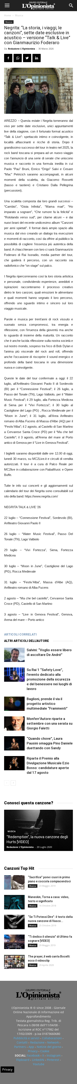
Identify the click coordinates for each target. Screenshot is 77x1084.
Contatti (22, 1042)
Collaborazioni (52, 1038)
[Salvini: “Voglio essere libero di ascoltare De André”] (14, 655)
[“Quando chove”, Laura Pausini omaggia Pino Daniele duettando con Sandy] (14, 743)
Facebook (33, 1055)
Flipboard (22, 1060)
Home (7, 15)
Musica (19, 15)
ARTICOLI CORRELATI (20, 634)
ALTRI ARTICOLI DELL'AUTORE (26, 641)
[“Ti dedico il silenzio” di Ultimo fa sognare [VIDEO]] (14, 942)
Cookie (44, 1051)
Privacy (33, 1051)
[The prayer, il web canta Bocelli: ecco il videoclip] (14, 961)
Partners (20, 1047)
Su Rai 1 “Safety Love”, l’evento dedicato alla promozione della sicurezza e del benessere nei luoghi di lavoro (49, 679)
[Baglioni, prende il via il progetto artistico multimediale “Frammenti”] (14, 704)
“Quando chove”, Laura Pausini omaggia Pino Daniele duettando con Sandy (50, 743)
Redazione (37, 1042)
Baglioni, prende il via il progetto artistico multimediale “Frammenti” (47, 703)
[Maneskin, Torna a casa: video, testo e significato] (14, 902)
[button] (71, 5)
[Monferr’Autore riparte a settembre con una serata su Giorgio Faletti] (14, 723)
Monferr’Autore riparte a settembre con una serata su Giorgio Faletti (49, 723)
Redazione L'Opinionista (21, 48)
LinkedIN (38, 1060)
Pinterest (53, 1060)
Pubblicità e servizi (26, 1038)
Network (53, 1042)
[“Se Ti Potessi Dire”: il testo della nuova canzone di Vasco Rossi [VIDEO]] (14, 922)
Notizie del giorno (49, 1047)
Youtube (38, 1064)
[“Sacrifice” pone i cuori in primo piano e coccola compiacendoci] (14, 882)
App (31, 1047)
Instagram (54, 1055)
